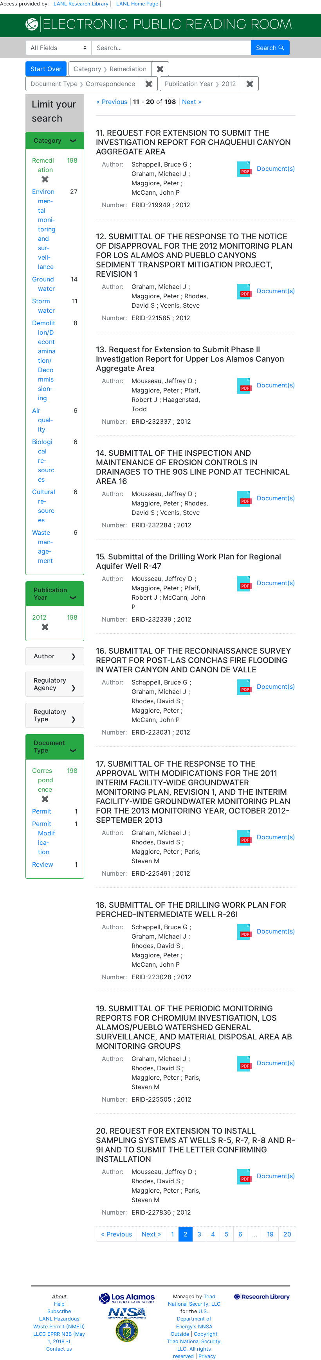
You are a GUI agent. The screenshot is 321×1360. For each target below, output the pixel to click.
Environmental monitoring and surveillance (44, 229)
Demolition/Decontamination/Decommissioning (44, 360)
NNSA (205, 1327)
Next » (192, 102)
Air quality (42, 420)
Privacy (207, 1356)
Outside (180, 1334)
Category (47, 140)
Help (59, 1304)
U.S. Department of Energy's (194, 1318)
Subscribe (59, 1311)
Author (44, 656)
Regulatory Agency (50, 684)
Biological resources (43, 460)
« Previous (111, 102)
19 (270, 1234)
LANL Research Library (81, 4)
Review (42, 864)
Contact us (59, 1349)
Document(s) (276, 168)
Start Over (46, 69)
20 (287, 1234)
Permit (41, 811)
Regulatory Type (50, 715)
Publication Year (50, 593)
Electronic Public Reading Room (158, 24)
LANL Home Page (137, 4)
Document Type (49, 746)
